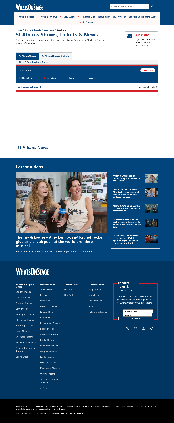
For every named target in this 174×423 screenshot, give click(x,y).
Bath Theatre (22, 308)
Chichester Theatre (25, 320)
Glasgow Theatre (24, 303)
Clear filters (87, 123)
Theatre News (46, 289)
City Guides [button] (70, 16)
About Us (93, 306)
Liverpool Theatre (24, 336)
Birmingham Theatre (26, 314)
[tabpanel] (87, 106)
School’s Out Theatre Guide (142, 16)
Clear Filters (148, 70)
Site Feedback (95, 300)
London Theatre (23, 291)
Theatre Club (88, 16)
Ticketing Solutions (98, 312)
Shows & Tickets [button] (26, 16)
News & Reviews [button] (49, 16)
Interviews (45, 300)
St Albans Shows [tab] (27, 56)
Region (120, 314)
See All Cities (22, 356)
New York (68, 295)
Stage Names (95, 289)
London (68, 289)
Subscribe (135, 318)
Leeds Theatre (23, 331)
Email (120, 311)
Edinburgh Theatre (25, 325)
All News (44, 388)
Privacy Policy (65, 413)
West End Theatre (48, 306)
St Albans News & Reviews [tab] (55, 56)
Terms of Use (78, 413)
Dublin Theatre (23, 297)
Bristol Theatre (47, 328)
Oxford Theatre (47, 373)
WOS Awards (119, 16)
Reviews (44, 295)
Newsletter (104, 16)
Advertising (94, 295)
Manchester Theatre (26, 342)
